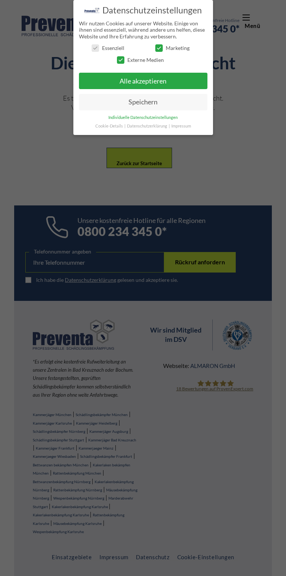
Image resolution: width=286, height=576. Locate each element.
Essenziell (113, 48)
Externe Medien (145, 60)
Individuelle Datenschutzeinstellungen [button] (143, 117)
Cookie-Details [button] (109, 126)
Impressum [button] (181, 126)
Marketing (178, 48)
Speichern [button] (143, 102)
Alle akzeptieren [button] (143, 81)
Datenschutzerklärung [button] (147, 126)
